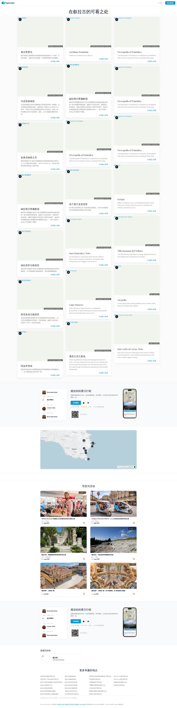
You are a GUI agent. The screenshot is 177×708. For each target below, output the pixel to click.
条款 (63, 704)
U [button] (85, 451)
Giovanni (148, 245)
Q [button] (83, 440)
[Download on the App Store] (84, 403)
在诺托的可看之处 (119, 685)
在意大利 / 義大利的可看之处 (49, 679)
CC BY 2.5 (156, 343)
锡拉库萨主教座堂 (30, 265)
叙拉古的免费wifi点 (46, 685)
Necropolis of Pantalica (81, 155)
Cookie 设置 (83, 704)
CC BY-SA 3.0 (58, 46)
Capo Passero (76, 304)
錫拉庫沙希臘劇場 (30, 209)
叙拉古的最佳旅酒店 (46, 688)
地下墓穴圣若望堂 (78, 204)
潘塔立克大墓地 (77, 356)
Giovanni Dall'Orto (99, 198)
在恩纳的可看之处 (94, 679)
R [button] (84, 448)
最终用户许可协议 (69, 704)
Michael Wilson (52, 151)
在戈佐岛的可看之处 (95, 688)
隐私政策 (76, 704)
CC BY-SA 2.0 (58, 203)
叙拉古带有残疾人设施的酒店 (49, 694)
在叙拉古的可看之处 (71, 691)
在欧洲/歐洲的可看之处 (47, 676)
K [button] (92, 443)
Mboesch (100, 149)
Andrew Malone (100, 93)
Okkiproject (99, 299)
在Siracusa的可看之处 (120, 679)
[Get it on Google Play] (88, 403)
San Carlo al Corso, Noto (130, 349)
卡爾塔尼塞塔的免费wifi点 (97, 685)
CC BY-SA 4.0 (107, 350)
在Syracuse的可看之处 (121, 676)
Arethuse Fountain (78, 52)
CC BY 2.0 (59, 95)
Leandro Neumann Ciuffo (97, 46)
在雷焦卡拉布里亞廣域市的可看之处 (100, 676)
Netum (121, 199)
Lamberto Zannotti (49, 308)
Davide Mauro (98, 350)
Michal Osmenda (50, 203)
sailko (151, 343)
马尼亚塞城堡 (28, 101)
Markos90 (51, 46)
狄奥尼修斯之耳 (29, 157)
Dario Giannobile (147, 95)
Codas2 (149, 193)
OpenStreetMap (123, 467)
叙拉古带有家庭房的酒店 (48, 691)
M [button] (88, 459)
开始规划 (76, 403)
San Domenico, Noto (79, 253)
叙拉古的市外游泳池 (71, 682)
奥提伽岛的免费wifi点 (120, 682)
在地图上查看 (55, 61)
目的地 (59, 704)
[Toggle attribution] (134, 467)
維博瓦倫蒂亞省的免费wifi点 (98, 691)
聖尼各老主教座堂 (30, 314)
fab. (151, 294)
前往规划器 (170, 3)
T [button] (92, 446)
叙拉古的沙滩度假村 (71, 688)
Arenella (121, 300)
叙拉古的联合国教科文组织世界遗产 (51, 682)
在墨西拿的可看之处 (95, 682)
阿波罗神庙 (26, 365)
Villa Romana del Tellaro (130, 250)
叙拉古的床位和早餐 (71, 685)
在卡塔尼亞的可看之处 (72, 694)
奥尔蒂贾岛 (26, 52)
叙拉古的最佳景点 (70, 676)
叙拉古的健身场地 (70, 679)
